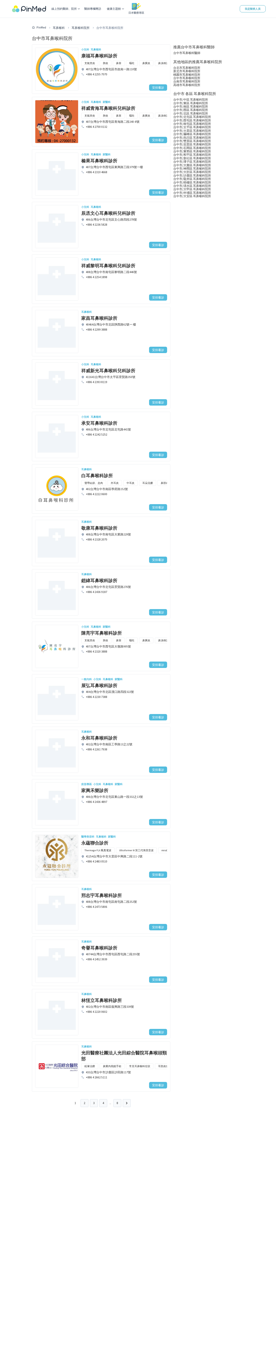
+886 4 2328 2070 (96, 539)
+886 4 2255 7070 (96, 74)
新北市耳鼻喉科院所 (186, 71)
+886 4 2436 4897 (96, 801)
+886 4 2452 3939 (96, 959)
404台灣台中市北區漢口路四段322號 (110, 691)
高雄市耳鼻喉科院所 (186, 85)
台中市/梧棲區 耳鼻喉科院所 (192, 182)
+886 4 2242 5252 (96, 434)
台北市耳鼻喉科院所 (186, 68)
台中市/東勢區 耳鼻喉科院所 (192, 151)
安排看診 (158, 87)
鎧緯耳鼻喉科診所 (99, 580)
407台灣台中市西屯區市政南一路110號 (111, 69)
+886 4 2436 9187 (96, 592)
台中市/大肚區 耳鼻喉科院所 (192, 172)
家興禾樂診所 (94, 790)
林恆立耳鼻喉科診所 (101, 1000)
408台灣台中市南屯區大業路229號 (108, 534)
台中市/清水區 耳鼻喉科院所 (192, 186)
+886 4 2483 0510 (96, 861)
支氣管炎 (89, 63)
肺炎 (105, 63)
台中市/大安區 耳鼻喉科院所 (192, 196)
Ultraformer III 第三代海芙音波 (136, 850)
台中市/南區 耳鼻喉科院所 (190, 106)
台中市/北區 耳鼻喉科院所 (190, 113)
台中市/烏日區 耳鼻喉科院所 (192, 137)
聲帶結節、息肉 (93, 483)
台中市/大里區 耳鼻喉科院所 (192, 131)
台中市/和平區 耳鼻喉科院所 (192, 154)
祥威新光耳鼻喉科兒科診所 (108, 371)
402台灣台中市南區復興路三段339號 (110, 1006)
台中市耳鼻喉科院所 (186, 78)
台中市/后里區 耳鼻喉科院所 (192, 144)
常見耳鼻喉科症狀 (139, 1066)
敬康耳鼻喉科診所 (99, 528)
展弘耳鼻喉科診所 (99, 685)
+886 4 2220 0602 (96, 1011)
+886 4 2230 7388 (96, 696)
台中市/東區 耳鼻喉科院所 (190, 103)
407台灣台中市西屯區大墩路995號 (108, 646)
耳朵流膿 (147, 483)
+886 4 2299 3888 (96, 329)
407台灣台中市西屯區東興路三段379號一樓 (114, 167)
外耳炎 (115, 483)
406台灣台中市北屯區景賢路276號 (108, 586)
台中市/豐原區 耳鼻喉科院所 (192, 141)
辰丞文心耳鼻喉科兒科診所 (108, 213)
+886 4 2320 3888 (96, 651)
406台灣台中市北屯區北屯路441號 (108, 429)
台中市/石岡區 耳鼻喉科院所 (192, 148)
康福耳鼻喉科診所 (99, 56)
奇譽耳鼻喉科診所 (99, 948)
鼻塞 (118, 63)
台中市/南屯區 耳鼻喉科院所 (192, 124)
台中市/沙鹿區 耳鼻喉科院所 (192, 175)
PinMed (41, 27)
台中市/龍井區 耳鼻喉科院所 (192, 179)
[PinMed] (29, 9)
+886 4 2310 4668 (96, 172)
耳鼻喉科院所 (81, 27)
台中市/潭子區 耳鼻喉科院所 (192, 161)
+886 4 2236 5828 (96, 224)
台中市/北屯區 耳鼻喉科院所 (192, 117)
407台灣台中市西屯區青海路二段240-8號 (113, 121)
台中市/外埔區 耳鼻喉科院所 (192, 193)
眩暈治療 (89, 1066)
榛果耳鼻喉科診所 (99, 161)
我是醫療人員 (253, 8)
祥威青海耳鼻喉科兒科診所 (108, 108)
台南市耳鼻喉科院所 (186, 81)
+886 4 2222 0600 (96, 494)
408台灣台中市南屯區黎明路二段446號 (111, 272)
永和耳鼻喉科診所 (99, 738)
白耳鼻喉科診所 (97, 475)
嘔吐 (131, 63)
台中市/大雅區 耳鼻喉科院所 (192, 165)
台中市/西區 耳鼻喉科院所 (190, 110)
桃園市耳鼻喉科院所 (186, 74)
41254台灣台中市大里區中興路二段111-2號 (114, 856)
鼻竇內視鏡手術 (112, 1066)
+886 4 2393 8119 (96, 382)
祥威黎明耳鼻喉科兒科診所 (108, 266)
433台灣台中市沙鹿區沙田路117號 (108, 1072)
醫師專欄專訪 (92, 8)
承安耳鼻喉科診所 (99, 423)
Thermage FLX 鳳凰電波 (97, 850)
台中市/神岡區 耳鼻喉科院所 (192, 168)
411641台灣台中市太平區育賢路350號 (110, 377)
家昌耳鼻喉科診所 (99, 318)
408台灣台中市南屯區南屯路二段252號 (111, 901)
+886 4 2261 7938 (96, 749)
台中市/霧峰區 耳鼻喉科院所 (192, 134)
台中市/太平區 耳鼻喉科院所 (192, 127)
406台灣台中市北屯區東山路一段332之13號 (114, 796)
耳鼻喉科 (59, 27)
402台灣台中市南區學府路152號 (107, 489)
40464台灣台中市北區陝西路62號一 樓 (111, 324)
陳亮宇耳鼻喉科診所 (101, 633)
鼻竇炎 (146, 63)
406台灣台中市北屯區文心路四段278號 (111, 219)
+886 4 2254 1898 (96, 277)
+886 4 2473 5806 (96, 906)
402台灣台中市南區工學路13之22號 (109, 744)
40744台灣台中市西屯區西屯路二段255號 (113, 954)
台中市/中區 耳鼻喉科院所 (190, 99)
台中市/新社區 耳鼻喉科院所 (192, 158)
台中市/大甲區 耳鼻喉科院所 (192, 189)
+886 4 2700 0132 (96, 126)
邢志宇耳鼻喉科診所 (101, 895)
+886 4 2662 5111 (96, 1077)
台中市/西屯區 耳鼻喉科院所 (192, 120)
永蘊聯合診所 (94, 843)
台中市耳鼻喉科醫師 (186, 53)
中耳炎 (130, 483)
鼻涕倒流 (163, 63)
